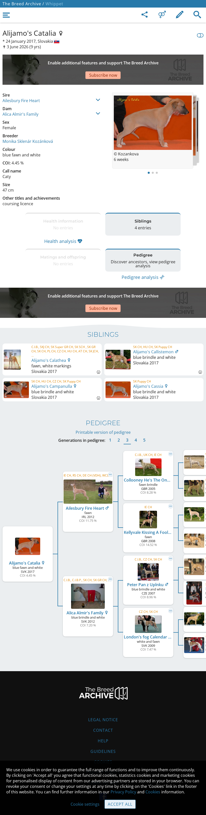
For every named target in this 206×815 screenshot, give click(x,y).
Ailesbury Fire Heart (21, 100)
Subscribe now (103, 75)
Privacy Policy (123, 792)
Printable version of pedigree (103, 432)
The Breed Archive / (23, 4)
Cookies (152, 792)
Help (103, 741)
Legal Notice (103, 719)
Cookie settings (85, 804)
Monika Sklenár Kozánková (28, 141)
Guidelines (103, 751)
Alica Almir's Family (20, 114)
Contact (103, 730)
